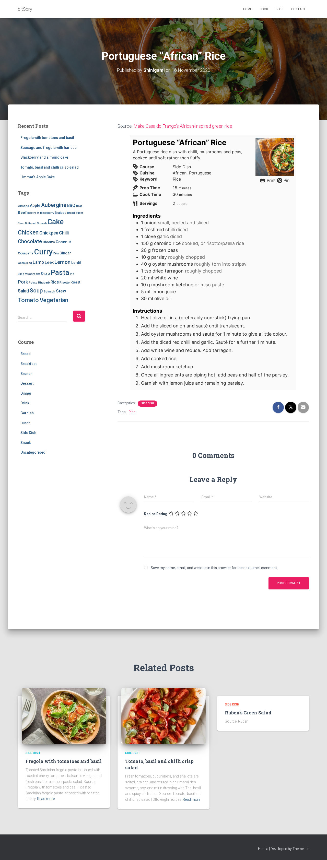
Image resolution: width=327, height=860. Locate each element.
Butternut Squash (36, 223)
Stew (61, 290)
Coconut (63, 242)
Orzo (45, 273)
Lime (21, 274)
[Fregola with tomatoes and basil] (64, 716)
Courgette (25, 253)
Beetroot (33, 213)
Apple (35, 205)
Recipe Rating (155, 514)
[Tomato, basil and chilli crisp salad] (163, 716)
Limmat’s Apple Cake (37, 177)
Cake (56, 221)
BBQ (71, 205)
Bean (79, 206)
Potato (33, 282)
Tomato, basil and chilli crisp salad (49, 167)
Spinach (49, 291)
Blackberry (47, 213)
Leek (49, 262)
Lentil (76, 262)
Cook (264, 9)
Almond (23, 206)
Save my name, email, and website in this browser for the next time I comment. (214, 568)
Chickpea (48, 232)
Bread (71, 213)
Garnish (27, 413)
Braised (60, 213)
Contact (298, 9)
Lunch (25, 423)
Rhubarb (44, 282)
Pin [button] (285, 180)
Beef (22, 212)
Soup (36, 290)
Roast (75, 282)
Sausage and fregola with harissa (48, 148)
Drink (24, 403)
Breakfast (28, 364)
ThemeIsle (301, 849)
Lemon (62, 262)
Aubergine (53, 205)
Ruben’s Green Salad (248, 713)
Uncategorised (32, 452)
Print (270, 180)
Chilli (64, 233)
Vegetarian (54, 300)
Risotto (65, 282)
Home (247, 9)
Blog (280, 9)
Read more (46, 799)
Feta (56, 253)
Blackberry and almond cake (44, 157)
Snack (25, 443)
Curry (43, 252)
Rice (55, 282)
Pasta (60, 272)
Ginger (65, 253)
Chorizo (49, 242)
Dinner (25, 393)
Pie (72, 274)
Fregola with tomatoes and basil (47, 138)
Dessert (26, 383)
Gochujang (25, 263)
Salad (23, 290)
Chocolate (30, 241)
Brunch (26, 374)
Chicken (28, 232)
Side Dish (28, 433)
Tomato (28, 300)
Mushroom (32, 274)
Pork (23, 282)
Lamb (38, 262)
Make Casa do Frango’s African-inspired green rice (183, 126)
